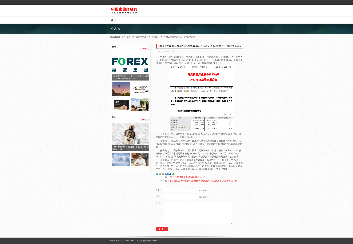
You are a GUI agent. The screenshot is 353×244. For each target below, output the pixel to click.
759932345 (156, 241)
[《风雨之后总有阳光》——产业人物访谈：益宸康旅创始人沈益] (140, 165)
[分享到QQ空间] (160, 174)
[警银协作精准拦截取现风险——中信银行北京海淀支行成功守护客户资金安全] (121, 95)
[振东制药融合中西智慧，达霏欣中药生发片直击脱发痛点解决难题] (121, 110)
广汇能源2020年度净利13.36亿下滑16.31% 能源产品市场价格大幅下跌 (202, 181)
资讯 (128, 37)
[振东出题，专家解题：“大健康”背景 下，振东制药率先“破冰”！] (140, 110)
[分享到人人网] (170, 174)
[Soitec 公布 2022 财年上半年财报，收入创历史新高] (121, 165)
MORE (144, 49)
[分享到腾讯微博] (166, 174)
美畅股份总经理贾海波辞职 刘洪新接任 (187, 177)
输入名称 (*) (203, 191)
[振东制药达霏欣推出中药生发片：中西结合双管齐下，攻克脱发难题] (140, 95)
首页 (123, 37)
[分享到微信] (173, 174)
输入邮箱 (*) (203, 197)
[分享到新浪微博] (163, 174)
